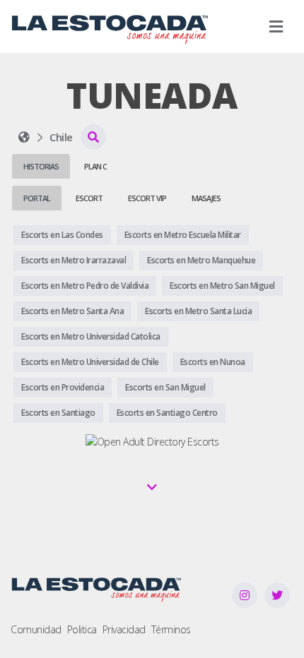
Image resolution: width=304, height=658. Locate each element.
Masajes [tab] (206, 198)
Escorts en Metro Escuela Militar (182, 235)
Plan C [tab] (95, 166)
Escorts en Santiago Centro (167, 413)
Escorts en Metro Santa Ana (72, 311)
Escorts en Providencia (62, 387)
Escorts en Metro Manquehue (201, 260)
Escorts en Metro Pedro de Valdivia (84, 286)
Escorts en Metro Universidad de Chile (90, 362)
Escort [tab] (89, 198)
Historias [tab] (41, 166)
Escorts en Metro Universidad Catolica (90, 336)
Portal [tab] (36, 198)
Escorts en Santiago (58, 413)
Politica (82, 629)
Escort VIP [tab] (147, 198)
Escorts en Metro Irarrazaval (73, 260)
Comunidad (36, 629)
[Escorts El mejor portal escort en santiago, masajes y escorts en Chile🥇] (24, 137)
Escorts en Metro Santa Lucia (198, 311)
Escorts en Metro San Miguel (222, 286)
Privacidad (124, 629)
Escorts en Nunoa (212, 362)
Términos (171, 629)
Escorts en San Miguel (165, 387)
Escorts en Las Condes (62, 235)
